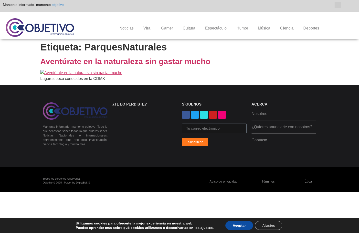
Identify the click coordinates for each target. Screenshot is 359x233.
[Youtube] (302, 5)
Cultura (189, 28)
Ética (308, 181)
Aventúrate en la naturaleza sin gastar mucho (125, 61)
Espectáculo (216, 28)
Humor (242, 28)
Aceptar (239, 225)
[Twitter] (317, 5)
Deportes (311, 28)
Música (264, 28)
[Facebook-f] (294, 5)
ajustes (207, 228)
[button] (338, 5)
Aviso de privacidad (224, 181)
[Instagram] (310, 5)
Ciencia (287, 28)
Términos (269, 181)
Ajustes (268, 225)
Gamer (167, 28)
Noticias (126, 28)
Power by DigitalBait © (77, 182)
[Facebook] (186, 115)
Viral (147, 28)
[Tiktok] (325, 5)
